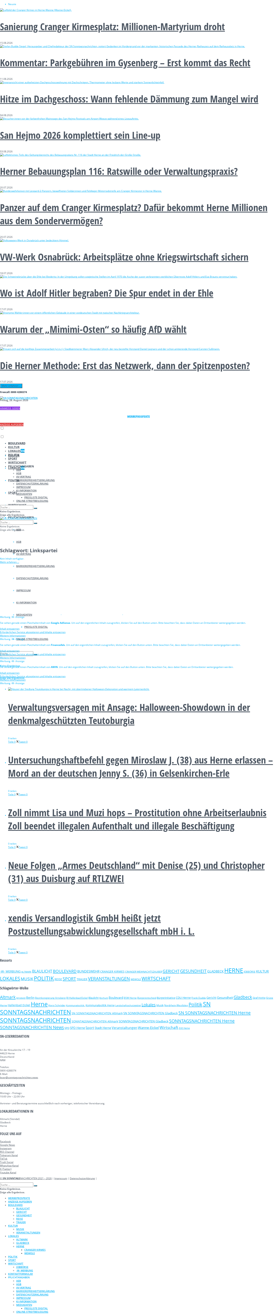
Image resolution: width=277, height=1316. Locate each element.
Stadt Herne (103, 1028)
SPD (66, 1028)
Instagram (6, 1148)
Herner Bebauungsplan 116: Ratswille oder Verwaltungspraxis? (119, 171)
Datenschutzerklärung (82, 1178)
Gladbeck (243, 997)
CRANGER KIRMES (112, 971)
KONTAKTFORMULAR (20, 1274)
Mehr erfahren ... (11, 386)
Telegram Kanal (9, 1155)
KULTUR (13, 447)
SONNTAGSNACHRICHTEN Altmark (95, 1021)
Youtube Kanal (8, 1172)
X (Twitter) (6, 1169)
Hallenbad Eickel (19, 1005)
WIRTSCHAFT (17, 462)
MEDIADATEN (24, 494)
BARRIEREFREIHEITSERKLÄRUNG (35, 480)
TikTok (3, 1158)
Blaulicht (93, 998)
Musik (160, 1005)
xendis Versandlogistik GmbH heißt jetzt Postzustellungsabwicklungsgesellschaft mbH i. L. (101, 924)
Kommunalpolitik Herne (100, 1005)
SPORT (12, 493)
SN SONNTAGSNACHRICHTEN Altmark (97, 1013)
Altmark (8, 997)
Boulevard (116, 998)
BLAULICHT (42, 971)
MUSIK (27, 979)
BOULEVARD (16, 443)
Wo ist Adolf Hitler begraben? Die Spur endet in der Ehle (106, 292)
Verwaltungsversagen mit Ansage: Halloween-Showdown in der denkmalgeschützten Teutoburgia (129, 714)
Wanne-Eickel (148, 1027)
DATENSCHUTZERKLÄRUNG (32, 483)
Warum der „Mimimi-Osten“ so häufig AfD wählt (93, 329)
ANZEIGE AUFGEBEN (12, 424)
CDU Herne (183, 998)
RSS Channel (7, 1152)
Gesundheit (225, 998)
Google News (7, 1145)
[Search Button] (35, 508)
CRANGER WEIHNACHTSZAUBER (143, 971)
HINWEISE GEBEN (10, 408)
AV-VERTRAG (23, 554)
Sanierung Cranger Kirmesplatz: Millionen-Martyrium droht (112, 26)
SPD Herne (77, 1028)
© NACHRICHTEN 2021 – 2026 (26, 1178)
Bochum (103, 997)
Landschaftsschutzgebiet (128, 1005)
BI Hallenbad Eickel (77, 998)
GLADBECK (215, 971)
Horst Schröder (56, 1005)
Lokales (149, 1004)
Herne (39, 1004)
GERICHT (171, 971)
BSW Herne (130, 997)
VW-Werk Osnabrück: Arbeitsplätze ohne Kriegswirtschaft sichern (124, 256)
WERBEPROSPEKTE (19, 1198)
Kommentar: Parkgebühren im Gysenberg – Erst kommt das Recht (125, 62)
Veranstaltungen (124, 1027)
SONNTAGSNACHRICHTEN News (32, 1027)
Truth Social (6, 1162)
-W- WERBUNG (10, 971)
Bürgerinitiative (166, 998)
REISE (58, 979)
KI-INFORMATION (26, 490)
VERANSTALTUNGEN (109, 979)
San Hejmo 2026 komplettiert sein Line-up (80, 135)
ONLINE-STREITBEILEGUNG (32, 639)
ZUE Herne (184, 1028)
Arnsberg (21, 998)
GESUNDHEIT (193, 971)
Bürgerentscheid (146, 997)
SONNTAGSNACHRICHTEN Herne (202, 1021)
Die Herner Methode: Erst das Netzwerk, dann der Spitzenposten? (125, 365)
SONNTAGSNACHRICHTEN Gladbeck (144, 1021)
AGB (18, 542)
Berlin (30, 998)
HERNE (233, 970)
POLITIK (13, 455)
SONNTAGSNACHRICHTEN (35, 1020)
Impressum (60, 1178)
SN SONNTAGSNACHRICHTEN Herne (214, 1013)
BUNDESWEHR (88, 971)
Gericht (211, 998)
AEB (18, 470)
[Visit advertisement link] (30, 613)
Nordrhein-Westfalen (176, 1005)
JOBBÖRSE (250, 971)
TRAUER (82, 979)
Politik (195, 1004)
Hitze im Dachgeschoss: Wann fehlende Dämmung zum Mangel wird (129, 98)
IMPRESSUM (23, 487)
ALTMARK (26, 971)
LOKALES (16, 451)
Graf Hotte (259, 998)
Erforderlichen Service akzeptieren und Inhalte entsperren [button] (32, 632)
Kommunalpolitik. (75, 1005)
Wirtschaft (169, 1027)
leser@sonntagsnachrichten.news (19, 1077)
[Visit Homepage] (19, 398)
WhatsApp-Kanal (9, 1165)
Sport (90, 1027)
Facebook (5, 1141)
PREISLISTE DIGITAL (36, 627)
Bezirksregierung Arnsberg (50, 998)
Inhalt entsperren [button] (9, 628)
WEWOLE (136, 979)
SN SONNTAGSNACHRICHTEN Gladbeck (150, 1013)
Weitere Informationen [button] (13, 635)
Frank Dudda (198, 998)
